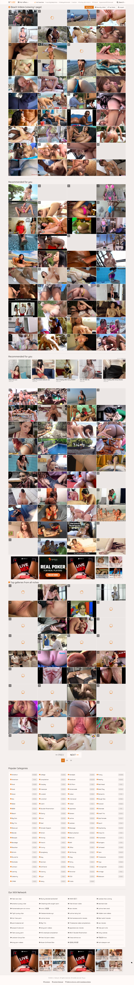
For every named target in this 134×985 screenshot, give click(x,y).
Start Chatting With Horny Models (65, 379)
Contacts (47, 982)
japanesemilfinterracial (106, 2)
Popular (89, 7)
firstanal (95, 2)
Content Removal (58, 982)
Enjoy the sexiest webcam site (41, 379)
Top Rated (112, 7)
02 (67, 760)
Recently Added (101, 7)
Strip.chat (11, 381)
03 (71, 760)
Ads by (121, 358)
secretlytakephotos (51, 2)
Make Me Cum (13, 379)
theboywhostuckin (64, 2)
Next (73, 755)
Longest (121, 7)
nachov (74, 2)
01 (63, 760)
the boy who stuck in (85, 2)
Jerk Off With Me (85, 379)
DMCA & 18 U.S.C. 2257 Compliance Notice (78, 982)
